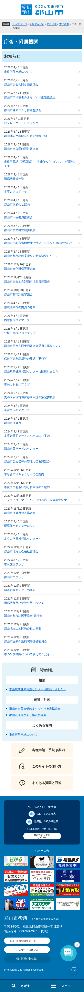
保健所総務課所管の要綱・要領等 (25, 358)
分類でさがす (37, 24)
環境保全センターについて (21, 525)
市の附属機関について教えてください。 (29, 654)
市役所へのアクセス (17, 410)
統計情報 (52, 829)
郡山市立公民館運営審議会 (21, 148)
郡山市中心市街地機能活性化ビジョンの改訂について (38, 243)
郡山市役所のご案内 (17, 204)
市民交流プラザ (14, 564)
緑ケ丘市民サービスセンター (22, 123)
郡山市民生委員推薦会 (18, 217)
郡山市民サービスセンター (21, 448)
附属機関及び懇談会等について (24, 602)
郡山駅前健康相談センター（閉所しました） (32, 371)
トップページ (19, 24)
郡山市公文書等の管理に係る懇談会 (27, 461)
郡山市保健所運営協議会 (19, 512)
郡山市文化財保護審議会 (19, 268)
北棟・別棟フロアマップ (19, 333)
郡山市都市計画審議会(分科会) (23, 615)
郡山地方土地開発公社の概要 (22, 628)
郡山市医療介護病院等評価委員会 (25, 641)
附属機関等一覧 (14, 178)
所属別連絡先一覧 (26, 941)
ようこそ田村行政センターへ (22, 538)
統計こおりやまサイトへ (42, 836)
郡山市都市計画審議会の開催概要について (31, 255)
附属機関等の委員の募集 (19, 307)
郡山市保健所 (12, 423)
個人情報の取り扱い (27, 958)
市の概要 (64, 24)
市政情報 (52, 24)
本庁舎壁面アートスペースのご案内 (27, 435)
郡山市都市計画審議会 (18, 294)
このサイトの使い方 (27, 949)
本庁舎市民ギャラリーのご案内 (24, 474)
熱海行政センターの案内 (19, 590)
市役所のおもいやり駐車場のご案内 (27, 487)
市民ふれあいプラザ (17, 384)
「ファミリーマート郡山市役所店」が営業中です (35, 500)
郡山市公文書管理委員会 (19, 230)
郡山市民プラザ (14, 577)
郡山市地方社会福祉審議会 (21, 551)
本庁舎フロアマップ (17, 191)
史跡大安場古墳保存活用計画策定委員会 (29, 397)
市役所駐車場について (18, 71)
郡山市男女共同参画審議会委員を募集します (32, 345)
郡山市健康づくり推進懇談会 (22, 110)
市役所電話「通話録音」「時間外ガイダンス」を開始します (39, 163)
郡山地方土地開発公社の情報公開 (25, 135)
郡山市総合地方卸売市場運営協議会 (27, 281)
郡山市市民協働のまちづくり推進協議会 (29, 97)
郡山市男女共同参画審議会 (21, 84)
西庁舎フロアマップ (17, 320)
